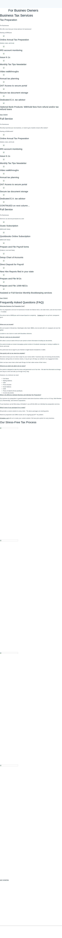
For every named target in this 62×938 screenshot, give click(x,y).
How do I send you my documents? (10, 337)
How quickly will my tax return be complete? (12, 353)
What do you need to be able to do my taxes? (13, 366)
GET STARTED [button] (4, 880)
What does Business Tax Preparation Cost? (12, 306)
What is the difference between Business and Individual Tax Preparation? (20, 395)
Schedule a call (4, 418)
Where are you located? (6, 324)
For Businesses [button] (4, 25)
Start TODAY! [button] (4, 114)
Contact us (40, 315)
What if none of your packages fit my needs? (12, 407)
